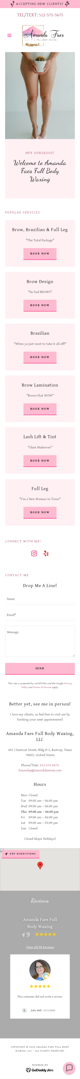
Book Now (40, 305)
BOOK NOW (40, 253)
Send (40, 668)
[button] (10, 35)
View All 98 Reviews (40, 947)
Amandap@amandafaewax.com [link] (40, 770)
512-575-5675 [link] (51, 15)
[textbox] (40, 599)
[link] (40, 35)
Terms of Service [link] (42, 687)
